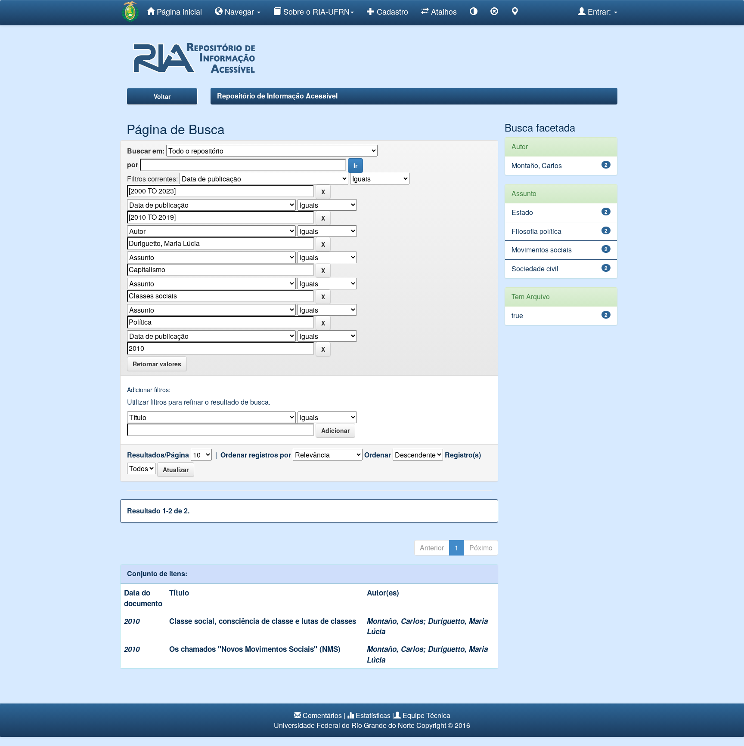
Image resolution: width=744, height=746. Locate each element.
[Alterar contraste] (473, 12)
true (517, 315)
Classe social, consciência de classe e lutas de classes (262, 621)
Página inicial (178, 11)
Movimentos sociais (542, 250)
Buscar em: (145, 151)
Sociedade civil (535, 268)
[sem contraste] (494, 12)
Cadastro (391, 11)
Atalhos (443, 11)
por (132, 164)
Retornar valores (157, 363)
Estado (522, 212)
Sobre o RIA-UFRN (315, 11)
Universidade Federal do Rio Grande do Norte (344, 725)
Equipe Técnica (426, 715)
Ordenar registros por (255, 455)
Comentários (322, 715)
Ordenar (377, 455)
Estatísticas (373, 715)
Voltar (162, 96)
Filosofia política (536, 231)
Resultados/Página (158, 455)
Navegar (239, 11)
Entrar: (599, 11)
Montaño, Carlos (395, 621)
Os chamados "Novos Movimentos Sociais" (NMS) (255, 649)
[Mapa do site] (515, 12)
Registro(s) (463, 455)
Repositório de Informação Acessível (277, 96)
